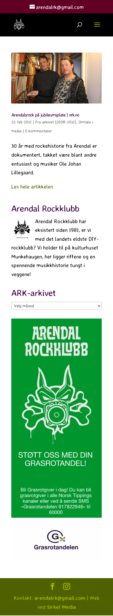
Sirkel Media (61, 607)
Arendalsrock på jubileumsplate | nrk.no (45, 115)
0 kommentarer (38, 130)
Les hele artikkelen (32, 186)
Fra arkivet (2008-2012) (55, 121)
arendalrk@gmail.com (59, 598)
